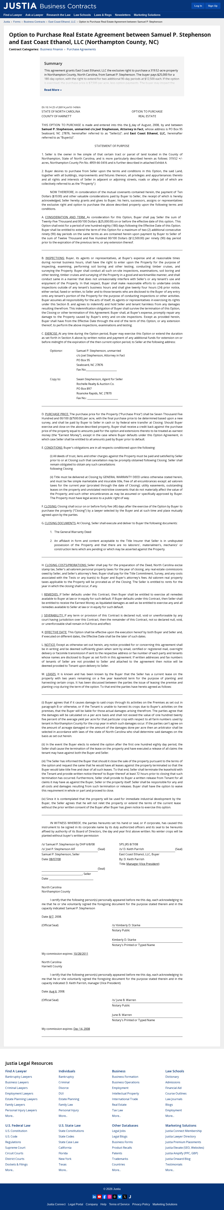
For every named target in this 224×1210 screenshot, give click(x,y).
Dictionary (172, 1077)
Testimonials (173, 1164)
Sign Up (213, 5)
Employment (120, 1088)
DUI (61, 1093)
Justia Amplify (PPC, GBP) (181, 1153)
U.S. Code (11, 1136)
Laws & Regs (103, 14)
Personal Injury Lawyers (21, 1110)
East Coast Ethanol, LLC (62, 21)
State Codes (66, 1136)
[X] (125, 1197)
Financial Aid (173, 1088)
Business (118, 1071)
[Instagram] (109, 1197)
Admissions (172, 1082)
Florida (63, 1153)
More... (9, 1116)
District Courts (14, 1159)
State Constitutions (71, 1131)
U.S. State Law (70, 1125)
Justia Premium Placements (183, 1142)
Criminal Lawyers (16, 1088)
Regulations (13, 1142)
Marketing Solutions (147, 14)
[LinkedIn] (94, 1197)
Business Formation (125, 1077)
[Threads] (115, 1197)
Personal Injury (69, 1110)
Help (103, 1204)
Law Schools (82, 14)
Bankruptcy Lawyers (18, 1077)
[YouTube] (99, 1197)
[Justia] (20, 6)
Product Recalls (122, 1148)
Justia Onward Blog (178, 1159)
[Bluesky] (120, 1197)
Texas (62, 1164)
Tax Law (117, 1110)
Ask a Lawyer (34, 14)
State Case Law (68, 1142)
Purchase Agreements (81, 49)
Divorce (64, 1088)
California (65, 1148)
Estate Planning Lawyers (21, 1099)
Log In (198, 5)
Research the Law (58, 14)
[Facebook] (104, 1197)
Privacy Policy (141, 1204)
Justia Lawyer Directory (180, 1136)
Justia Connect (56, 1204)
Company (92, 1204)
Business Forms (122, 1142)
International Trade (125, 1099)
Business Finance (51, 49)
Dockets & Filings (16, 1164)
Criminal (64, 1082)
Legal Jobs (119, 1131)
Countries (118, 1164)
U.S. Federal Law (17, 1125)
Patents (117, 1153)
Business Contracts (34, 21)
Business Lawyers (17, 1082)
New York (65, 1159)
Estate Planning (69, 1099)
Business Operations (125, 1082)
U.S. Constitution (16, 1131)
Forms (16, 21)
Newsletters (123, 14)
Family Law (66, 1105)
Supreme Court (15, 1148)
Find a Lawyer (13, 14)
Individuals (67, 1071)
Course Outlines (176, 1093)
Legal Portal (75, 1204)
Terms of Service (119, 1204)
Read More (51, 90)
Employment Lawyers (19, 1093)
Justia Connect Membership (183, 1131)
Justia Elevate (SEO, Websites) (184, 1148)
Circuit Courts (14, 1153)
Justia (7, 21)
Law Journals (173, 1099)
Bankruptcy (66, 1077)
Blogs (169, 1105)
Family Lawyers (15, 1105)
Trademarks (120, 1159)
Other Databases (125, 1125)
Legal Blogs (119, 1136)
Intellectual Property (125, 1093)
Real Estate (119, 1105)
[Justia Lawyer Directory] (130, 1197)
